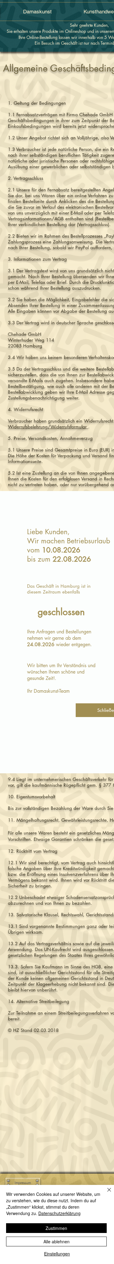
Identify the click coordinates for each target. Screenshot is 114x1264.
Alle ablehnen (56, 1241)
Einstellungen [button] (57, 1254)
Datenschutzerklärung (59, 1213)
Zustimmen (56, 1228)
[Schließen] (105, 1193)
